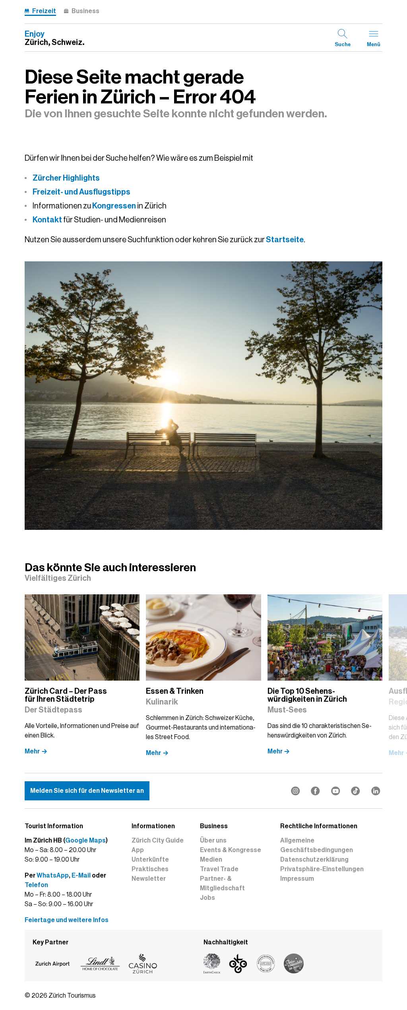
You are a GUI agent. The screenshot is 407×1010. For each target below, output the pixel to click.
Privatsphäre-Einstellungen (322, 869)
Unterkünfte (150, 859)
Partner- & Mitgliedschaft (222, 883)
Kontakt (47, 220)
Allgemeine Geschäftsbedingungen (316, 845)
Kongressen (114, 206)
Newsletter (149, 879)
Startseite (285, 239)
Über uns (213, 840)
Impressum (297, 879)
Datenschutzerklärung (314, 859)
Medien (211, 859)
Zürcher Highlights (66, 178)
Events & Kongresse (230, 850)
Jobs (207, 898)
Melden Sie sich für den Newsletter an (87, 791)
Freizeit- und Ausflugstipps (81, 192)
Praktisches (150, 869)
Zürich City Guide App (158, 845)
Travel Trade (219, 869)
